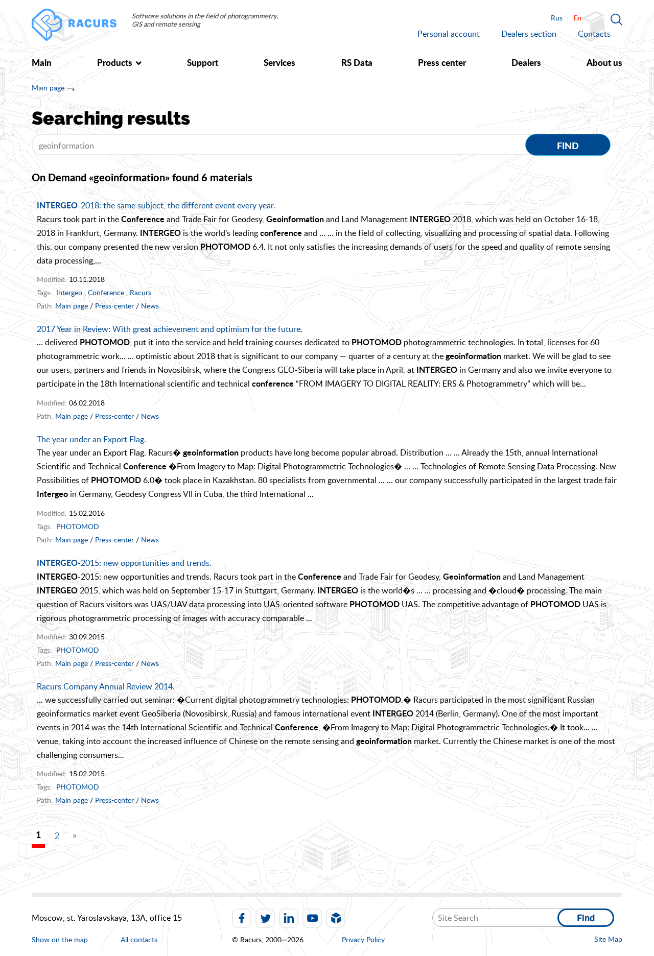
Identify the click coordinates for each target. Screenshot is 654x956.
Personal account (448, 33)
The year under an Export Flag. (91, 439)
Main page (48, 87)
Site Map (608, 939)
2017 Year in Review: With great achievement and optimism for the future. (169, 328)
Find (568, 145)
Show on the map (60, 939)
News (150, 305)
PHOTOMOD (77, 526)
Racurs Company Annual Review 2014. (106, 686)
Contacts (594, 33)
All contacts (139, 940)
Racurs (140, 292)
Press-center (114, 305)
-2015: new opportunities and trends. (124, 562)
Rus (557, 17)
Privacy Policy (363, 939)
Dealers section (528, 33)
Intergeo (69, 292)
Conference (106, 292)
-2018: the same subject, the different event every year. (156, 205)
